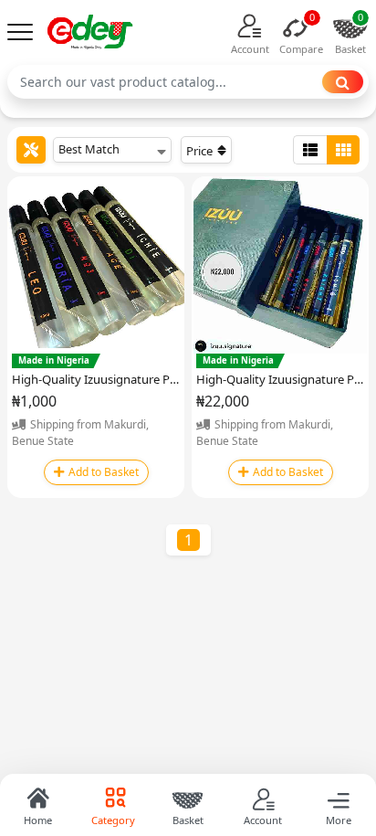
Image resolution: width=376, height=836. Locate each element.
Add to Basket (103, 472)
